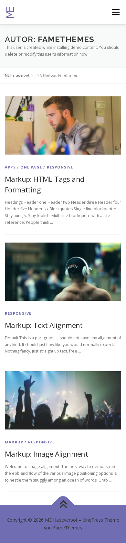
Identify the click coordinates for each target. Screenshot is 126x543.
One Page (31, 167)
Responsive (60, 167)
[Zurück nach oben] (63, 505)
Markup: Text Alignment (44, 325)
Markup (14, 442)
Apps (10, 167)
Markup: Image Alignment (46, 454)
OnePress (93, 520)
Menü (115, 12)
